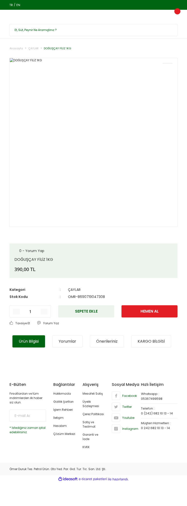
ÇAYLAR (74, 289)
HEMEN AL (149, 311)
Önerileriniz (107, 341)
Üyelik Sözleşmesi (91, 404)
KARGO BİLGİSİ (151, 341)
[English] (18, 5)
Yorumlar (67, 341)
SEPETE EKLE (86, 311)
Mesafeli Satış (93, 393)
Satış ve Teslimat (89, 424)
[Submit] (38, 416)
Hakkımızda (62, 393)
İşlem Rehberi (63, 410)
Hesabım (60, 426)
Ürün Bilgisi (29, 341)
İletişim (58, 418)
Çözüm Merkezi (64, 434)
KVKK (86, 447)
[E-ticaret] (93, 479)
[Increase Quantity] (44, 312)
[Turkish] (11, 5)
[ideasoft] (68, 479)
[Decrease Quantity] (16, 312)
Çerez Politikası (93, 414)
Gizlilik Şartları (63, 402)
